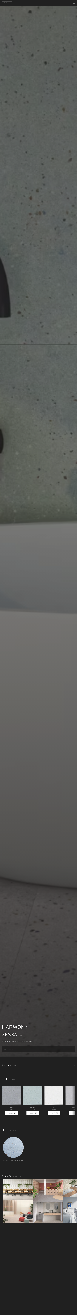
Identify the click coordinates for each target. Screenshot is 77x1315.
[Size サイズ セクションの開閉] (38, 1049)
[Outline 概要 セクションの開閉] (38, 1065)
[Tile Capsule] (7, 3)
